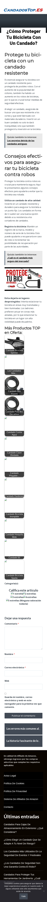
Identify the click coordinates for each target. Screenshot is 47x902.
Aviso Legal (10, 775)
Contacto (8, 807)
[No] (43, 891)
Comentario (12, 623)
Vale (23, 896)
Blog (20, 583)
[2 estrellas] (29, 594)
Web (7, 680)
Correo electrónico (15, 667)
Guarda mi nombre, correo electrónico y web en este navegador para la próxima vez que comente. (23, 702)
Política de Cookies (14, 783)
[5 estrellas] (12, 600)
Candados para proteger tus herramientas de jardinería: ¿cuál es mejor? (22, 878)
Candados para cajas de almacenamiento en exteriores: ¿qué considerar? (23, 828)
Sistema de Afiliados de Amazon (21, 799)
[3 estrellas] (17, 597)
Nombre (10, 654)
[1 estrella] (17, 594)
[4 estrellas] (30, 597)
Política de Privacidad (15, 791)
